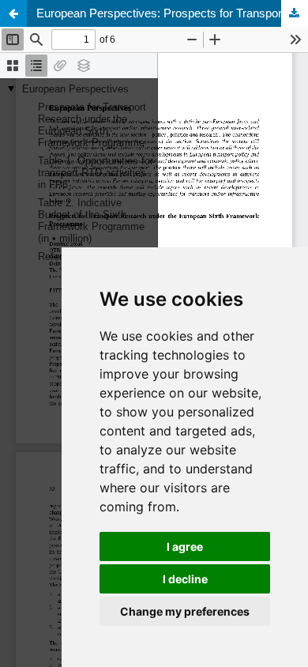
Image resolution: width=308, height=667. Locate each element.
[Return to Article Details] (13, 13)
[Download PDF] (294, 13)
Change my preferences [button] (185, 611)
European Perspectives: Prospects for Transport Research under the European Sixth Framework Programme (172, 13)
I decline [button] (185, 579)
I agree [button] (185, 546)
